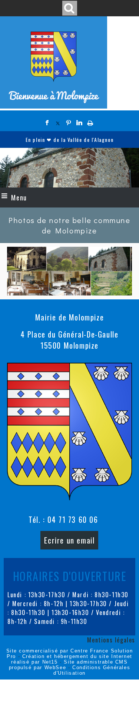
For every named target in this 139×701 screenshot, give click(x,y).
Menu (19, 197)
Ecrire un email (69, 540)
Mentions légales (111, 639)
